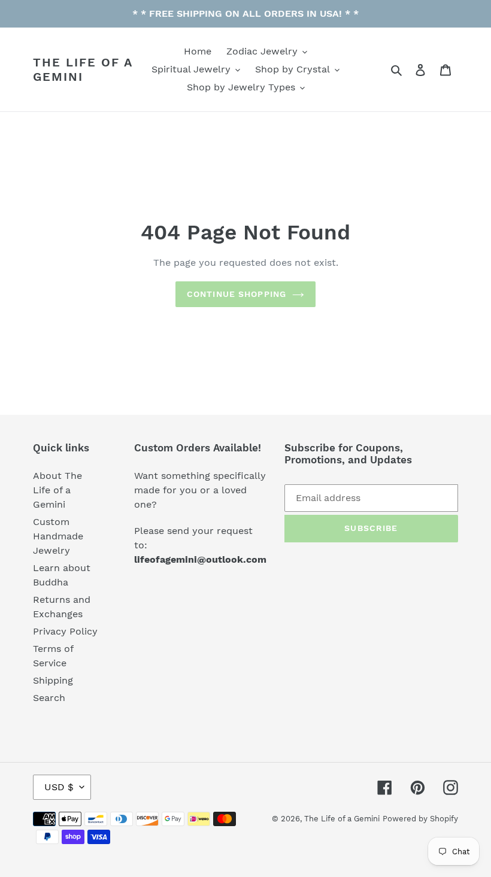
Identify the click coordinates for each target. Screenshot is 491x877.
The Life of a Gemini (82, 69)
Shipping (53, 680)
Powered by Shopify (420, 818)
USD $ (59, 787)
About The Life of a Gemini (57, 490)
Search (49, 697)
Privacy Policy (65, 631)
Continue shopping (236, 294)
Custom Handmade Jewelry (58, 536)
